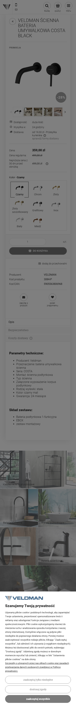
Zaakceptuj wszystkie (38, 699)
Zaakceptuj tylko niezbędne (38, 679)
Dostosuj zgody (38, 689)
